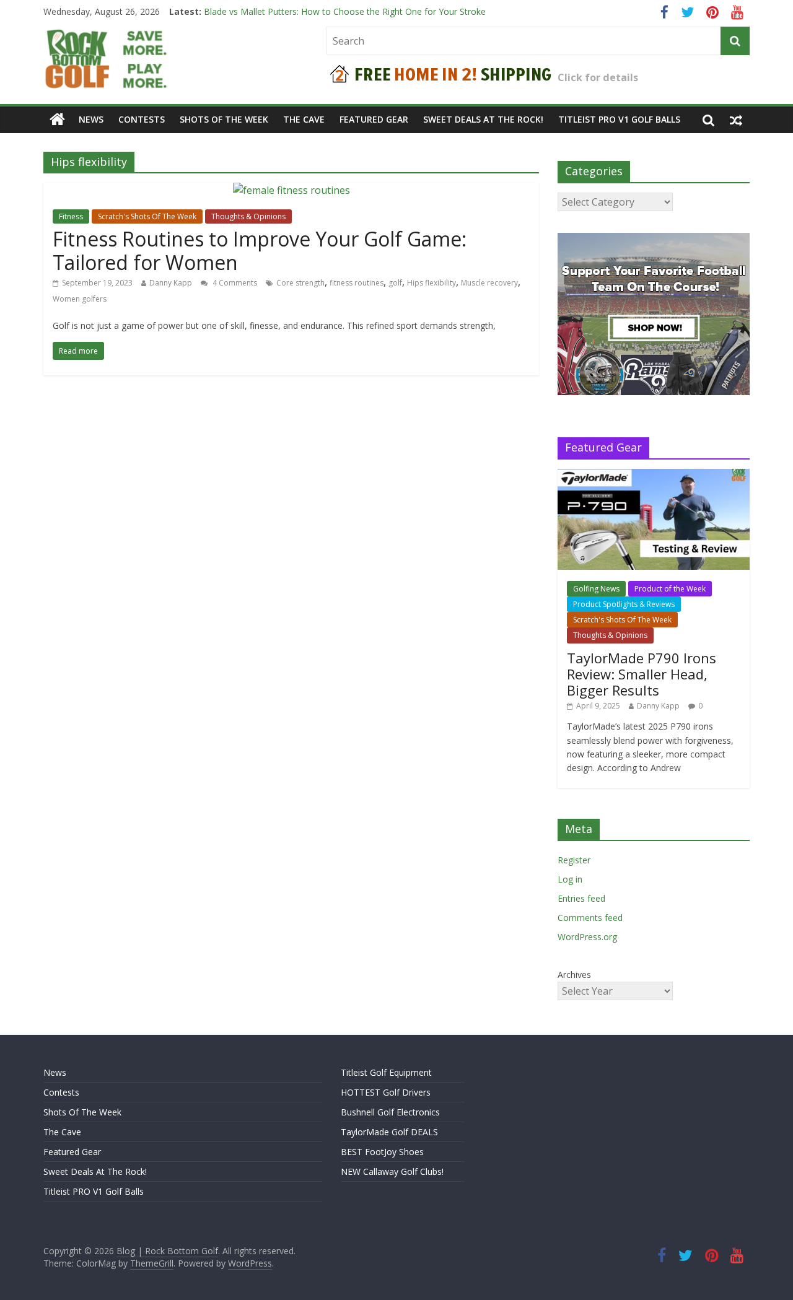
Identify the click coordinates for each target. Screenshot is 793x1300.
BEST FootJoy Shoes (382, 1152)
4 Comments (234, 282)
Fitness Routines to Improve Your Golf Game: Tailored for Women (260, 250)
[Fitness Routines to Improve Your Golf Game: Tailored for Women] (291, 190)
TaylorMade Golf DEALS (389, 1132)
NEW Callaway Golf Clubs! (392, 1171)
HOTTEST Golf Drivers (386, 1092)
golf (395, 282)
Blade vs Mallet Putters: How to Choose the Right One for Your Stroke (345, 15)
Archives (574, 974)
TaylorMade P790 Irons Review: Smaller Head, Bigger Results (641, 674)
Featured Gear (374, 119)
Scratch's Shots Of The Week (147, 216)
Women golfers (80, 299)
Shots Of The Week (224, 119)
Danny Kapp (170, 282)
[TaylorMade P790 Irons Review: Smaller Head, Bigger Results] (654, 475)
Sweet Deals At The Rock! (483, 119)
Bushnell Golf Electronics (390, 1112)
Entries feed (581, 898)
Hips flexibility (431, 282)
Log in (570, 879)
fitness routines (356, 282)
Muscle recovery (489, 282)
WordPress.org (587, 937)
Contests (141, 119)
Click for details (598, 77)
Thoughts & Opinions (248, 216)
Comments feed (590, 917)
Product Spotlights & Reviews (624, 604)
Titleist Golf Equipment (386, 1072)
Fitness (71, 216)
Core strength (300, 282)
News (91, 119)
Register (574, 860)
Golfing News (596, 588)
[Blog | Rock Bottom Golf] (57, 120)
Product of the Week (670, 588)
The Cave (304, 119)
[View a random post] (736, 120)
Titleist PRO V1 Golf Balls (619, 119)
